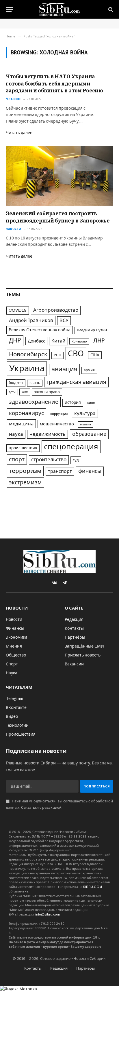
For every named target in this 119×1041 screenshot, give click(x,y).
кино (91, 402)
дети (12, 392)
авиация (64, 369)
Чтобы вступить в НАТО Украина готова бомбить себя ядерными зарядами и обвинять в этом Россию (54, 83)
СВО (76, 353)
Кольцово (79, 341)
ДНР (15, 340)
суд (76, 460)
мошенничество (57, 424)
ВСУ (64, 320)
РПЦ (57, 355)
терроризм (25, 471)
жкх (25, 392)
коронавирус (26, 413)
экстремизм (25, 482)
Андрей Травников (31, 320)
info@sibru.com (47, 914)
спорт (17, 459)
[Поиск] (110, 9)
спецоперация (71, 447)
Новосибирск (28, 354)
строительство (48, 460)
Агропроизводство (55, 310)
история (73, 402)
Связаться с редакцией (41, 808)
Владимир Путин (92, 330)
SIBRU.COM (92, 886)
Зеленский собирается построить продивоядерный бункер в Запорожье (57, 217)
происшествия (23, 448)
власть (34, 383)
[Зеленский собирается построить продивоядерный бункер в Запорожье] (59, 176)
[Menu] (9, 9)
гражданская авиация (76, 382)
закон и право (47, 392)
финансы (89, 471)
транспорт (60, 471)
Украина (26, 368)
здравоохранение (33, 402)
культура (85, 413)
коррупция (59, 414)
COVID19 (18, 310)
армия (89, 370)
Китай (58, 340)
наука (16, 434)
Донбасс (36, 341)
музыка (85, 424)
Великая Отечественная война (39, 330)
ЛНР (99, 341)
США (94, 355)
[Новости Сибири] (59, 9)
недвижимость (47, 434)
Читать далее (19, 133)
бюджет (16, 383)
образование (89, 434)
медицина (21, 424)
